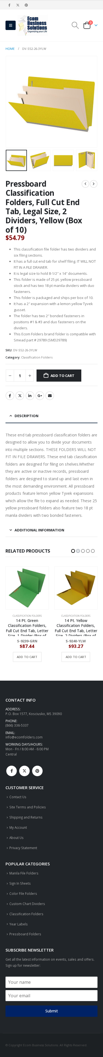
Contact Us (17, 797)
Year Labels (18, 924)
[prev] (85, 184)
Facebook (9, 395)
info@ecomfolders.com (24, 737)
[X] (17, 5)
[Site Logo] (33, 25)
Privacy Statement (23, 848)
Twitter (19, 395)
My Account (18, 827)
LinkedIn (30, 395)
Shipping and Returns (26, 817)
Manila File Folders (23, 873)
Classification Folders (36, 357)
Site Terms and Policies (27, 807)
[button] (10, 25)
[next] (94, 184)
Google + (39, 395)
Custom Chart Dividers (27, 903)
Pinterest (37, 770)
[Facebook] (9, 5)
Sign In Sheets (20, 883)
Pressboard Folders (25, 934)
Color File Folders (23, 893)
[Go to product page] (27, 588)
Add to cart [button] (27, 657)
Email (49, 395)
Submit (51, 1010)
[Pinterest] (26, 5)
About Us (16, 837)
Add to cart (62, 375)
